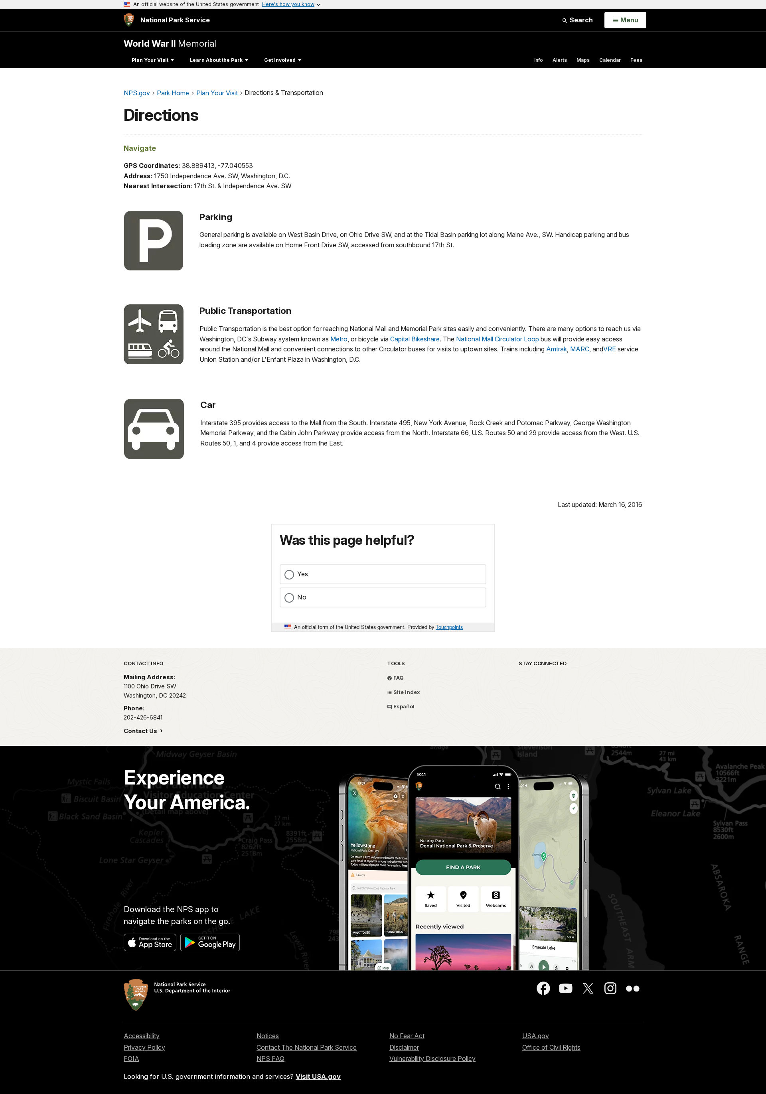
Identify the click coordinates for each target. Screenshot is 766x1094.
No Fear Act (406, 1036)
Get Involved (280, 60)
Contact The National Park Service (307, 1047)
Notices (268, 1036)
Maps (583, 60)
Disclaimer (404, 1047)
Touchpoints (449, 627)
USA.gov (535, 1036)
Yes (302, 574)
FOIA (131, 1058)
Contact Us (141, 731)
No (301, 597)
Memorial (170, 43)
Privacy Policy (144, 1047)
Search (580, 20)
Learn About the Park (216, 60)
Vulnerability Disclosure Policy (432, 1058)
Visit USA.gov (318, 1076)
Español (403, 706)
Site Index (406, 692)
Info (538, 60)
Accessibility (142, 1036)
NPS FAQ (270, 1058)
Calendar (610, 60)
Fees (636, 60)
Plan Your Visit (150, 60)
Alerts (560, 60)
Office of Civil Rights (551, 1047)
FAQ (398, 677)
